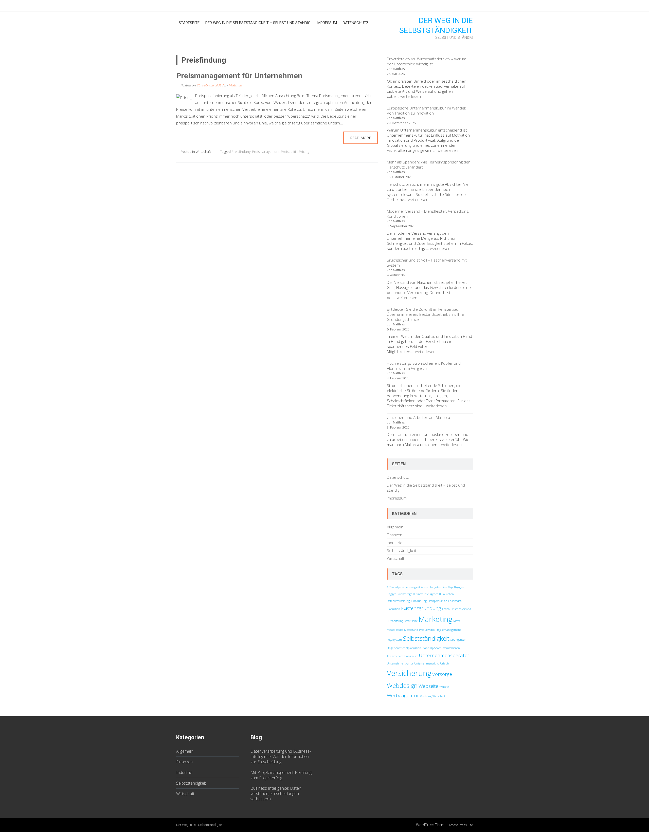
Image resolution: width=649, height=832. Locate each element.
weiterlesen (410, 96)
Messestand (411, 630)
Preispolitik (289, 151)
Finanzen (394, 534)
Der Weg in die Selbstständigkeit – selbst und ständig (258, 23)
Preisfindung (240, 151)
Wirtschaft (203, 151)
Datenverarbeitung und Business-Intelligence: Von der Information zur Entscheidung (280, 756)
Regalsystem (394, 639)
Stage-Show (394, 648)
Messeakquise (395, 630)
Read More (360, 137)
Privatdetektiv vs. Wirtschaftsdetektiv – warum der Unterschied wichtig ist (426, 61)
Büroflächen (446, 594)
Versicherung (409, 673)
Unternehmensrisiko (426, 663)
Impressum (326, 23)
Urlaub (444, 663)
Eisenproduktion (437, 601)
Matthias (235, 85)
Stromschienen (451, 648)
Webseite (428, 686)
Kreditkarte (411, 621)
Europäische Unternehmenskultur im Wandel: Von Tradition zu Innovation (426, 110)
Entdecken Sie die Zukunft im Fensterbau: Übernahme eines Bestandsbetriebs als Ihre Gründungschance (425, 314)
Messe (456, 621)
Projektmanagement (448, 630)
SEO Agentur (458, 639)
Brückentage (404, 594)
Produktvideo (427, 630)
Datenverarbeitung (398, 601)
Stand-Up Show (431, 648)
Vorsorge (442, 674)
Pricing (304, 151)
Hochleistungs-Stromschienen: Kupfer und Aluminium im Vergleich (424, 366)
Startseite (189, 23)
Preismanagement (265, 151)
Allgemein (395, 526)
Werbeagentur (403, 695)
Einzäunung (419, 601)
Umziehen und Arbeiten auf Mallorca (418, 417)
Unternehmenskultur (400, 663)
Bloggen (459, 587)
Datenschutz (356, 23)
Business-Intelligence (425, 594)
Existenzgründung (421, 608)
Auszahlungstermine (434, 587)
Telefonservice (395, 656)
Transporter (411, 656)
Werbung (425, 696)
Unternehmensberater (444, 655)
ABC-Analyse (394, 587)
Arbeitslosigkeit (411, 587)
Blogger (391, 594)
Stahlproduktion (411, 648)
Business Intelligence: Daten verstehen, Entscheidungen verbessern (275, 793)
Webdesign (402, 685)
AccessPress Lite (460, 825)
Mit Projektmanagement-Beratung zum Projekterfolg (281, 775)
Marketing (435, 619)
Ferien (446, 609)
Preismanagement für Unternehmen (239, 75)
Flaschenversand (461, 609)
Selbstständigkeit (401, 550)
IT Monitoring (395, 621)
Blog (450, 587)
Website (444, 687)
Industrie (394, 542)
